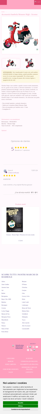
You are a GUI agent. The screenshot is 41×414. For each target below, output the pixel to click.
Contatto (29, 372)
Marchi (10, 361)
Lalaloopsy (25, 305)
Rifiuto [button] (20, 406)
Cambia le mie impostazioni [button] (20, 409)
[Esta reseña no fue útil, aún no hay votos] (35, 192)
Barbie (3, 293)
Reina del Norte (26, 308)
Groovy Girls (25, 296)
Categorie (11, 358)
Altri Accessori (26, 326)
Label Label (25, 302)
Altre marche (25, 323)
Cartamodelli (25, 328)
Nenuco (3, 326)
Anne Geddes (5, 284)
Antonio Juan (5, 287)
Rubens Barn (25, 311)
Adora (3, 281)
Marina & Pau (5, 314)
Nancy (3, 323)
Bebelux (3, 302)
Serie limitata (10, 364)
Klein (23, 299)
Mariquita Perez (5, 317)
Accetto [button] (20, 403)
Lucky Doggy (5, 311)
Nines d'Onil (5, 328)
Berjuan (24, 281)
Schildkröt (25, 314)
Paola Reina (4, 331)
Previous (1, 224)
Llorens (3, 308)
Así (2, 290)
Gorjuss (24, 290)
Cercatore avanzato (10, 369)
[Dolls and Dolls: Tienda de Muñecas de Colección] (20, 2)
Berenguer (4, 305)
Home (3, 11)
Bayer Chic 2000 (6, 299)
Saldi (11, 372)
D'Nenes (24, 284)
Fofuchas (24, 287)
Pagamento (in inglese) (29, 364)
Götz (23, 293)
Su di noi (29, 358)
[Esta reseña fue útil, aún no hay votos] (32, 192)
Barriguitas (4, 296)
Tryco (23, 320)
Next (39, 224)
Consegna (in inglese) (29, 361)
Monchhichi (4, 320)
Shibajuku (25, 317)
